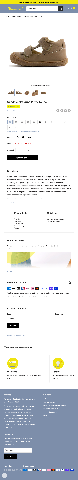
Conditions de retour (50, 409)
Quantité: (10, 150)
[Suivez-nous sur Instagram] (9, 470)
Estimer (13, 325)
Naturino (11, 110)
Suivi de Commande (50, 412)
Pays (9, 314)
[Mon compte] (68, 9)
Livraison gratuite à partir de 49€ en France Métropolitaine (39, 2)
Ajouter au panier (22, 158)
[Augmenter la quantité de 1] (28, 150)
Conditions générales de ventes (54, 405)
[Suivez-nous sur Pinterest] (13, 470)
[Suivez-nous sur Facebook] (5, 470)
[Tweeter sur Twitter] (65, 110)
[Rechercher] (60, 8)
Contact (46, 415)
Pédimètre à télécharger (30, 132)
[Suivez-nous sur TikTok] (21, 470)
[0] (72, 8)
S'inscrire (10, 456)
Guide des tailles (13, 132)
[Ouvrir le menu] (5, 8)
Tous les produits (16, 16)
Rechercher (47, 399)
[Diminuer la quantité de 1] (18, 150)
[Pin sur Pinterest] (61, 110)
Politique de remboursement (17, 335)
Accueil (6, 16)
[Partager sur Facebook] (57, 110)
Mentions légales (49, 402)
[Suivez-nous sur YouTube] (17, 470)
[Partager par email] (69, 110)
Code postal (59, 314)
